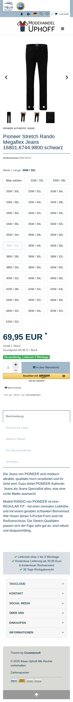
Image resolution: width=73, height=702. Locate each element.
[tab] (36, 416)
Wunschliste (14, 387)
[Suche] (41, 14)
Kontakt (16, 593)
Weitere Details (15, 439)
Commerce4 (32, 652)
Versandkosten (33, 395)
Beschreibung (15, 416)
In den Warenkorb (47, 367)
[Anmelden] (22, 14)
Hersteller (12, 461)
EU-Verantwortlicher (18, 450)
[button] (36, 377)
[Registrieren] (29, 14)
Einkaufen (17, 622)
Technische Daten (17, 427)
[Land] (35, 14)
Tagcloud (17, 583)
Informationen (21, 632)
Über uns (16, 613)
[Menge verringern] (15, 370)
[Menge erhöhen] (15, 364)
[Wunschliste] (47, 14)
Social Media (19, 603)
